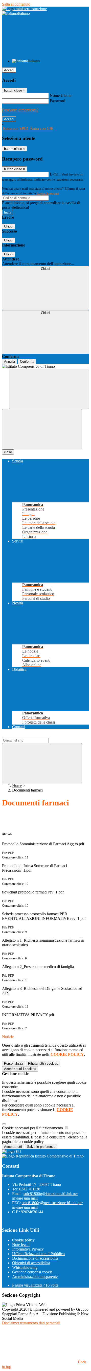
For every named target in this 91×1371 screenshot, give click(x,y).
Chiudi (8, 226)
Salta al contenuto (16, 4)
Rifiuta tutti (43, 1063)
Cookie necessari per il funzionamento (33, 1128)
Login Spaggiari (48, 193)
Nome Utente (60, 95)
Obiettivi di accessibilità (31, 1263)
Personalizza (13, 1063)
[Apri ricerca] (49, 389)
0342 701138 (29, 1189)
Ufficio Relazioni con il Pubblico (38, 1254)
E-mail (55, 174)
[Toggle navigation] (42, 429)
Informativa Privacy (28, 1249)
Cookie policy (23, 1240)
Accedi (9, 70)
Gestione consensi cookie (32, 1272)
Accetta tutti (20, 1069)
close (8, 452)
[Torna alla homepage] (45, 366)
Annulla (9, 361)
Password (57, 101)
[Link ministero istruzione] (24, 9)
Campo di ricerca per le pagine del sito (32, 735)
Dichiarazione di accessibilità (35, 1258)
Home (17, 785)
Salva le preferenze (41, 1147)
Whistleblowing (24, 1267)
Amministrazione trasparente (35, 1276)
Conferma (27, 361)
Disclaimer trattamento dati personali (31, 1323)
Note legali (21, 1244)
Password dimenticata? (20, 110)
